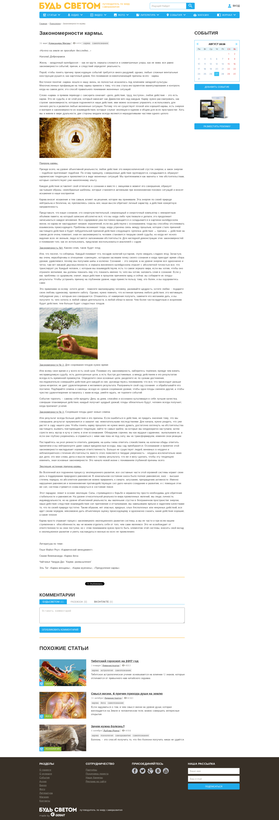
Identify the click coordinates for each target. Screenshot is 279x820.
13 (217, 64)
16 (234, 64)
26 (210, 74)
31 (199, 79)
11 (205, 64)
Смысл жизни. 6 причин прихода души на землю (127, 693)
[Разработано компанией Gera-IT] (58, 815)
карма (86, 43)
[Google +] (150, 771)
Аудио (42, 781)
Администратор (111, 665)
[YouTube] (166, 771)
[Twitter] (142, 771)
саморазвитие (123, 735)
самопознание (100, 43)
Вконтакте (103, 601)
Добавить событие (217, 87)
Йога (48, 716)
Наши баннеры (94, 777)
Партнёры (91, 769)
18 (205, 69)
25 (205, 74)
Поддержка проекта (97, 773)
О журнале (45, 773)
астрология (107, 670)
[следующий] (236, 44)
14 (223, 64)
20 (216, 69)
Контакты (44, 800)
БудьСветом (53, 601)
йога (103, 703)
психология (107, 735)
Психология (55, 24)
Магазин (44, 797)
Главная (43, 24)
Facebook (79, 601)
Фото (42, 789)
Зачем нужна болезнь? (108, 726)
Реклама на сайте (96, 781)
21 (223, 69)
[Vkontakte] (158, 771)
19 (211, 69)
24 (199, 74)
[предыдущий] (197, 44)
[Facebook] (135, 771)
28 (222, 74)
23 (234, 69)
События (44, 777)
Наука (49, 684)
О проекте (45, 769)
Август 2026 (217, 44)
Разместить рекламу (217, 126)
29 (228, 74)
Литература (46, 793)
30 (234, 74)
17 (199, 69)
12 (211, 64)
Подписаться (213, 786)
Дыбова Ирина (111, 730)
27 (216, 74)
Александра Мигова (59, 43)
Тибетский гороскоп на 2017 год (114, 661)
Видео (42, 785)
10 (199, 64)
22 (228, 69)
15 (228, 64)
